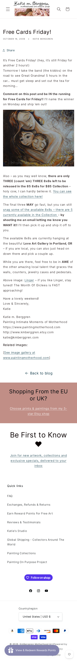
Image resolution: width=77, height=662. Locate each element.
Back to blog (41, 373)
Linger (29, 280)
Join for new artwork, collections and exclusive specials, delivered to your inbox (38, 460)
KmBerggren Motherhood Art (36, 644)
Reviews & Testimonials (24, 522)
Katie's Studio (17, 531)
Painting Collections (21, 553)
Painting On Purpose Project (27, 562)
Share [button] (11, 50)
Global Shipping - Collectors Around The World (35, 542)
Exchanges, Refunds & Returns (28, 504)
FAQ (10, 496)
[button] (8, 9)
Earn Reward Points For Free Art (30, 513)
